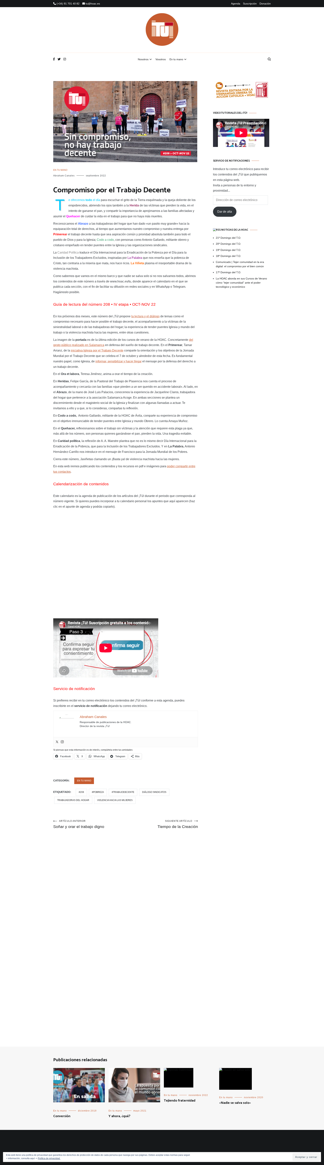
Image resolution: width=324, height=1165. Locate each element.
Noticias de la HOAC (234, 230)
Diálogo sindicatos (154, 792)
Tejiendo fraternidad (179, 1100)
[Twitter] (57, 742)
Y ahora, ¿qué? (119, 1116)
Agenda (235, 3)
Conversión (61, 1116)
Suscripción (250, 3)
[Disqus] (125, 887)
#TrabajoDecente (123, 792)
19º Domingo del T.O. (228, 249)
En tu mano (176, 59)
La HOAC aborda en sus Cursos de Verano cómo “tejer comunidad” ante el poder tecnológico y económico (241, 282)
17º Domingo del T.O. (228, 272)
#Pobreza (98, 792)
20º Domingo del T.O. (228, 243)
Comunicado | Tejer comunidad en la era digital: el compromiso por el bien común (240, 264)
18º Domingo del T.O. (228, 255)
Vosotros (160, 59)
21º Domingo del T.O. (228, 237)
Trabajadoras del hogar (73, 800)
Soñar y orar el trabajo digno (78, 824)
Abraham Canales (64, 175)
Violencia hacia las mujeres (115, 800)
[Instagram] (62, 742)
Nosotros (143, 59)
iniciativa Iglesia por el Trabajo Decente (97, 350)
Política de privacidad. (49, 1158)
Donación (265, 3)
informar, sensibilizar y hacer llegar (118, 361)
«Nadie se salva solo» (235, 1103)
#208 (81, 792)
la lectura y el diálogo (145, 316)
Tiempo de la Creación (178, 824)
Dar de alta (224, 211)
